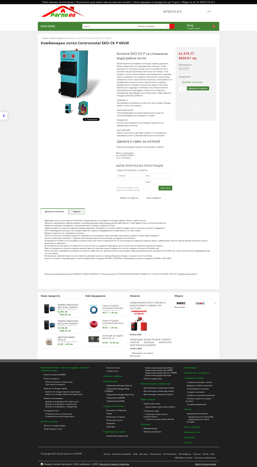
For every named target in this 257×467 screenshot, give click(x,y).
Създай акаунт (193, 28)
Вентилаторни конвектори (156, 383)
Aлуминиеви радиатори (117, 436)
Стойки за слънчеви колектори (201, 395)
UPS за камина (192, 427)
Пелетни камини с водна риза (59, 382)
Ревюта (76, 211)
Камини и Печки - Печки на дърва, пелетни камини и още (65, 369)
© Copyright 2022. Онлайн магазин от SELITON (61, 453)
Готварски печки (51, 410)
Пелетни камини (51, 378)
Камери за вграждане (53, 398)
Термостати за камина (196, 372)
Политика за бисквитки (205, 457)
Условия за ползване (121, 454)
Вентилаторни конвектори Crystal (159, 388)
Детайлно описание (54, 211)
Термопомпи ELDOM (115, 401)
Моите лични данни (205, 464)
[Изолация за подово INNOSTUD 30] (94, 339)
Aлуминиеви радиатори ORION (159, 370)
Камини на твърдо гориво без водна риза (64, 394)
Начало (45, 38)
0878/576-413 (172, 12)
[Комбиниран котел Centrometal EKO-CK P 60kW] (76, 98)
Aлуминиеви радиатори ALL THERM (161, 373)
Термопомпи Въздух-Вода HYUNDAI (117, 390)
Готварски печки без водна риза (59, 416)
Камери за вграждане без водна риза (62, 401)
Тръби (109, 413)
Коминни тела (192, 432)
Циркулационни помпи (197, 413)
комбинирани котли (187, 274)
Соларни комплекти (196, 392)
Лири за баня (148, 399)
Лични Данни (185, 454)
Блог (213, 454)
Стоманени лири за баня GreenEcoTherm (156, 415)
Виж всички (135, 356)
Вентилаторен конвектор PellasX (158, 394)
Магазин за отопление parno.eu (59, 274)
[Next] (214, 303)
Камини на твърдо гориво (55, 388)
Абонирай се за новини (142, 353)
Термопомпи (110, 381)
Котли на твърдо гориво (54, 425)
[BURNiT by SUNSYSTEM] (185, 303)
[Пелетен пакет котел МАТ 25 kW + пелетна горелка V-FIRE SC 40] (49, 325)
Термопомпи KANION (115, 398)
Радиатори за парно (114, 431)
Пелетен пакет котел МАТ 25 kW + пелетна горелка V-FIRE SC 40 (68, 323)
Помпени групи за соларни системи (198, 399)
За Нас (206, 454)
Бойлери (145, 424)
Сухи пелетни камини (55, 384)
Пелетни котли (113, 367)
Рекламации (155, 454)
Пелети (188, 442)
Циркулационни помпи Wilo (200, 417)
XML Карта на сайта (183, 457)
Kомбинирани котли (53, 429)
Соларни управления (196, 404)
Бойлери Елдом (151, 428)
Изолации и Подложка (116, 410)
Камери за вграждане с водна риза (61, 404)
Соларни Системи (194, 378)
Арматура (110, 426)
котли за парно (109, 274)
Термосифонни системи (198, 388)
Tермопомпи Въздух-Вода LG (119, 385)
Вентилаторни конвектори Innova (159, 391)
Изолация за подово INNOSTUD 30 (112, 337)
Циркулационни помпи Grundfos (198, 420)
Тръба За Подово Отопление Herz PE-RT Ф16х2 (112, 323)
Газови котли (112, 371)
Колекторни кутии (114, 420)
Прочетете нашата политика (114, 464)
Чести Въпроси (170, 454)
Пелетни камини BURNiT (55, 374)
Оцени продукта (153, 198)
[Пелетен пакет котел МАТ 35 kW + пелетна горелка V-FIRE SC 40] (49, 309)
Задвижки (110, 423)
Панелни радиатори (153, 378)
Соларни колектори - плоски (199, 382)
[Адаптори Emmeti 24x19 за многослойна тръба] (49, 341)
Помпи (187, 409)
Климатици (190, 367)
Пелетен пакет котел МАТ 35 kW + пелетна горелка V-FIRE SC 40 (68, 307)
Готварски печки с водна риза (58, 414)
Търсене (197, 454)
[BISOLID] (204, 303)
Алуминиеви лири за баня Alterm (160, 407)
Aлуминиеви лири (152, 403)
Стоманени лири (151, 411)
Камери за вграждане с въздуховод (61, 406)
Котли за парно (56, 38)
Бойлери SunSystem (152, 431)
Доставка (144, 454)
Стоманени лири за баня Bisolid (159, 419)
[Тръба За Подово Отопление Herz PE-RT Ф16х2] (94, 324)
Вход (190, 25)
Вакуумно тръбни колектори (199, 385)
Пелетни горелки (112, 376)
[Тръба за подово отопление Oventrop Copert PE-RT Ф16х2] (94, 309)
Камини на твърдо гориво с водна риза (63, 391)
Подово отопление (113, 406)
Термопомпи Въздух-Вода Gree (120, 394)
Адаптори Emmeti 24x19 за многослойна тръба (68, 339)
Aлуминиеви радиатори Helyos (159, 367)
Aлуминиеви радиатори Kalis (158, 375)
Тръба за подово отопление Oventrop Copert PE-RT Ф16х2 (112, 307)
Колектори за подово (115, 417)
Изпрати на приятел (129, 198)
